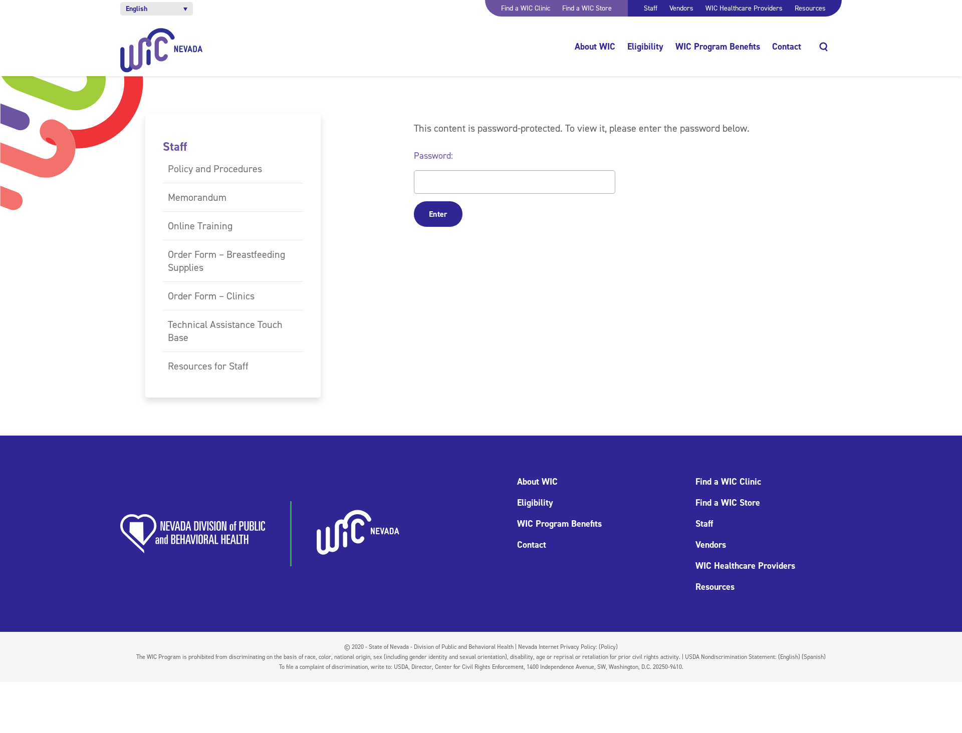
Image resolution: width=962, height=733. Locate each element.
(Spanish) (814, 657)
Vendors (681, 8)
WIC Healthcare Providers (744, 8)
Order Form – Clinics (211, 295)
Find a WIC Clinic (525, 8)
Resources (810, 8)
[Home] (161, 50)
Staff (650, 8)
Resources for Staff (208, 366)
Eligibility (645, 47)
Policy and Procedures (215, 168)
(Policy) (608, 647)
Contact (786, 47)
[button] (156, 9)
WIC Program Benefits (717, 47)
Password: (433, 156)
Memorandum (197, 197)
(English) (789, 657)
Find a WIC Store (587, 8)
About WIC (595, 47)
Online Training (200, 225)
